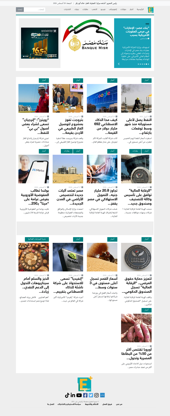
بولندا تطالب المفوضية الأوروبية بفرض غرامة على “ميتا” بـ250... (35, 197)
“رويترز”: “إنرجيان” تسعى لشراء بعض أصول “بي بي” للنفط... (35, 126)
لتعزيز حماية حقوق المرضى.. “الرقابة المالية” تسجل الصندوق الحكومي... (137, 285)
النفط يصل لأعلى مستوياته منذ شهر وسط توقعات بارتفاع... (138, 126)
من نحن (119, 404)
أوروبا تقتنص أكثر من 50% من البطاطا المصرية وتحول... (136, 354)
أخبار (131, 9)
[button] (105, 64)
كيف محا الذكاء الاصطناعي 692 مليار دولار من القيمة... (105, 126)
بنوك (77, 9)
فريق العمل (107, 404)
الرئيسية (140, 9)
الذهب (94, 9)
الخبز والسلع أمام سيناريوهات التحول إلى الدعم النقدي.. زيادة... (35, 285)
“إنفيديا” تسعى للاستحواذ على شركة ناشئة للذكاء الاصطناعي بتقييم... (68, 285)
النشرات (67, 9)
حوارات (123, 9)
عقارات (85, 9)
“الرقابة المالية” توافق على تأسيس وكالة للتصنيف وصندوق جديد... (138, 197)
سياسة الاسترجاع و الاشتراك (69, 404)
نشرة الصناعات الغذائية (37, 239)
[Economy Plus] (151, 9)
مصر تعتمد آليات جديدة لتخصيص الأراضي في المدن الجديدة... (70, 197)
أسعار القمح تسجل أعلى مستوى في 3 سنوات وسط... (103, 283)
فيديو (103, 9)
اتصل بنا (50, 404)
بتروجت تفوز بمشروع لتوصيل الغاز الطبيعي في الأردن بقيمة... (70, 126)
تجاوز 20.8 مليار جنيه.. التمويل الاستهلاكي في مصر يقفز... (102, 197)
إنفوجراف (113, 9)
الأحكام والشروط (91, 404)
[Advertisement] (85, 228)
